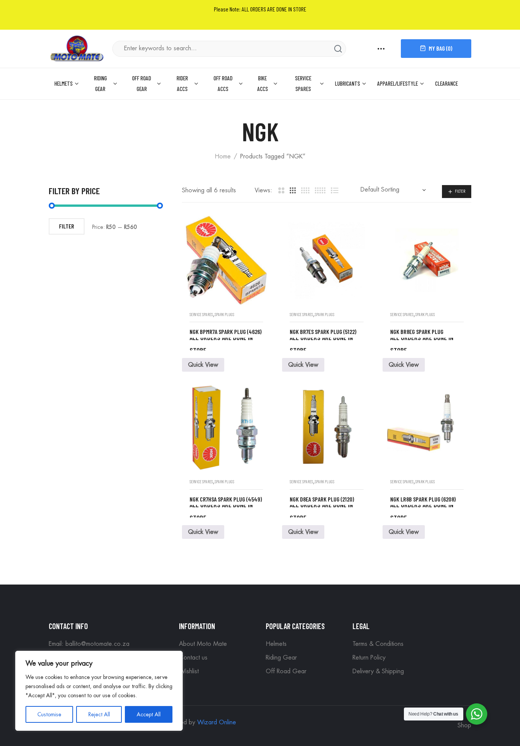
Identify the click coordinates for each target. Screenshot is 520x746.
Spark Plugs (224, 314)
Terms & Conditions (378, 644)
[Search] (338, 48)
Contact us (193, 658)
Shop (464, 725)
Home (223, 156)
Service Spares (303, 83)
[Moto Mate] (77, 47)
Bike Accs (262, 83)
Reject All (99, 714)
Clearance (446, 83)
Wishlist (189, 671)
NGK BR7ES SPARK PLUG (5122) (323, 331)
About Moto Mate (203, 644)
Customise (49, 714)
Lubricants (347, 83)
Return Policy (369, 658)
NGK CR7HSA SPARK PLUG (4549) (226, 499)
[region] (99, 691)
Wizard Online (216, 722)
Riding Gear (100, 83)
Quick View (203, 365)
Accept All (149, 714)
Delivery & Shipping (378, 671)
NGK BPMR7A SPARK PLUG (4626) (226, 331)
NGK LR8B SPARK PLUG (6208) (423, 499)
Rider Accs (182, 83)
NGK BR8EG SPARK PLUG (416, 331)
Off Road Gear (141, 83)
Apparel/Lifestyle (397, 83)
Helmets (63, 83)
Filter (460, 191)
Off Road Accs (223, 83)
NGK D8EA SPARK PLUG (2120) (322, 499)
